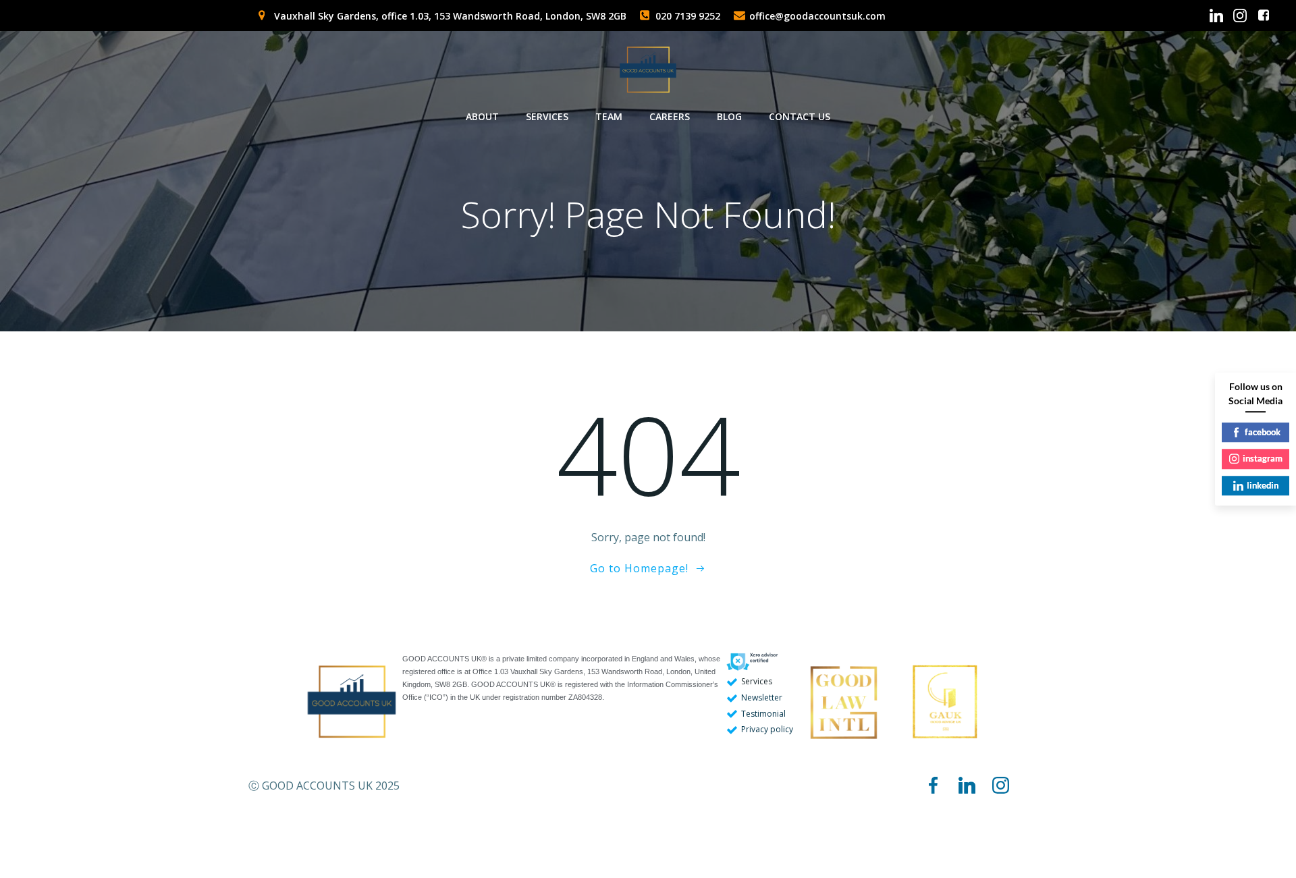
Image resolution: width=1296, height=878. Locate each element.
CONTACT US (799, 116)
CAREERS (669, 116)
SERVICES (547, 116)
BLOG (729, 116)
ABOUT (482, 116)
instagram (1262, 458)
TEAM (608, 116)
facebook (1262, 432)
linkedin (1262, 485)
